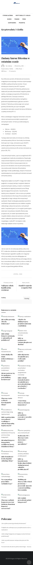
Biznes (9, 19)
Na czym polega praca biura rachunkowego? (6, 482)
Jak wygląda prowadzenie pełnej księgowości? (24, 500)
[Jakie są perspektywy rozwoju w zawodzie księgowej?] (25, 410)
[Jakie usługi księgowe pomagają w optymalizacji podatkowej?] (8, 330)
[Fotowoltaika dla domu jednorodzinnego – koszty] (8, 350)
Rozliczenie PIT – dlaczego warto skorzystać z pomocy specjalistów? (24, 440)
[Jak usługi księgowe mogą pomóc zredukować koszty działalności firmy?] (8, 433)
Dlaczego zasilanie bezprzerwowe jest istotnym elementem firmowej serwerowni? (8, 504)
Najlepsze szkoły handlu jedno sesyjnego (7, 288)
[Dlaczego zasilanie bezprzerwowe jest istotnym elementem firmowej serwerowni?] (8, 496)
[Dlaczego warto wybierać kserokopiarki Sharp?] (8, 394)
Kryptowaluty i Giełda (23, 15)
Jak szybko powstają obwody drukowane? (13, 523)
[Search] (31, 8)
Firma (24, 19)
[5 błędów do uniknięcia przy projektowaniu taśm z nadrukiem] (25, 316)
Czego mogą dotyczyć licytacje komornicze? (24, 403)
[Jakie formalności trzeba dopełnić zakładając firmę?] (8, 452)
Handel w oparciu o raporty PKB (25, 287)
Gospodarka (12, 23)
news (20, 274)
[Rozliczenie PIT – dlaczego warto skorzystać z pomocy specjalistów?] (25, 431)
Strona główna (8, 15)
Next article (25, 282)
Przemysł (22, 23)
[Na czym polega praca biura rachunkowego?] (8, 475)
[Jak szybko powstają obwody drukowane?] (8, 316)
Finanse (16, 19)
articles (15, 274)
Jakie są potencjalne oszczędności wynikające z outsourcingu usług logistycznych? (8, 421)
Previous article (8, 282)
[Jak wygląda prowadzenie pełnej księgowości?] (25, 495)
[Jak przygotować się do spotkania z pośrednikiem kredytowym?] (8, 368)
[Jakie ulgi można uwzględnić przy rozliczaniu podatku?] (25, 350)
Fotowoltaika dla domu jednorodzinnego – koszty (16, 546)
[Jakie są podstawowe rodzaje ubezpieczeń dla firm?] (25, 332)
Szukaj (3, 297)
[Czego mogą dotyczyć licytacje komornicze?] (25, 395)
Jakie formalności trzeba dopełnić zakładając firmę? (7, 459)
